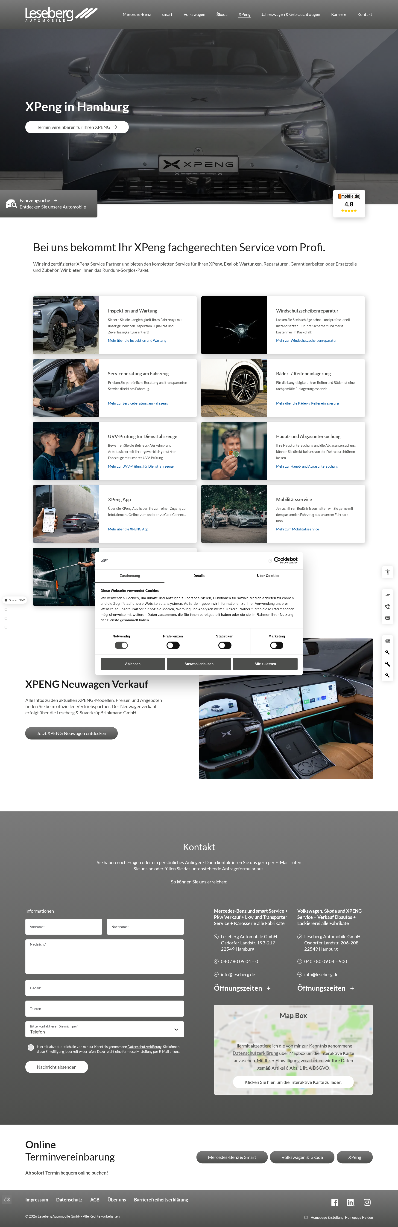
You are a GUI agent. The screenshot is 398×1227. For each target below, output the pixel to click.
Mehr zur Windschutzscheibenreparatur (283, 325)
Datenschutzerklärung (145, 1047)
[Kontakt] (6, 618)
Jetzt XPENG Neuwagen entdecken (71, 733)
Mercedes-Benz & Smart (232, 1157)
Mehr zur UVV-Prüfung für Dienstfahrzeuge (115, 451)
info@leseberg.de (238, 974)
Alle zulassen (265, 664)
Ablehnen (132, 664)
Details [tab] (199, 576)
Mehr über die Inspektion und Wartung (115, 325)
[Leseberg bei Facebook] (335, 1202)
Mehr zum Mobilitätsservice (283, 514)
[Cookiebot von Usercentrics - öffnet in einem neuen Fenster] (277, 560)
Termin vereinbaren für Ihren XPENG (73, 127)
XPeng (354, 1157)
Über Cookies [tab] (268, 576)
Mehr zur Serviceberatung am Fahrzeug (115, 388)
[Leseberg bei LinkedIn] (351, 1202)
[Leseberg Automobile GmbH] (66, 14)
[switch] (173, 645)
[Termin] (6, 627)
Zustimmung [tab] (130, 576)
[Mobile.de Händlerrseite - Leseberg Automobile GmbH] (349, 212)
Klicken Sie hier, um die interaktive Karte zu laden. (293, 1082)
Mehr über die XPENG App (115, 514)
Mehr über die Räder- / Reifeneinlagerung (283, 388)
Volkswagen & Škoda (302, 1157)
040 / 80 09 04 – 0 (239, 961)
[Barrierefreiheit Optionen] (387, 572)
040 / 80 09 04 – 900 (325, 961)
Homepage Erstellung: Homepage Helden (341, 1217)
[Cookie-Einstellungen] (7, 1199)
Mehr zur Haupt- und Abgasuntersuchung (283, 451)
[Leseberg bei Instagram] (367, 1202)
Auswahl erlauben (199, 664)
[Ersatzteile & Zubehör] (6, 609)
